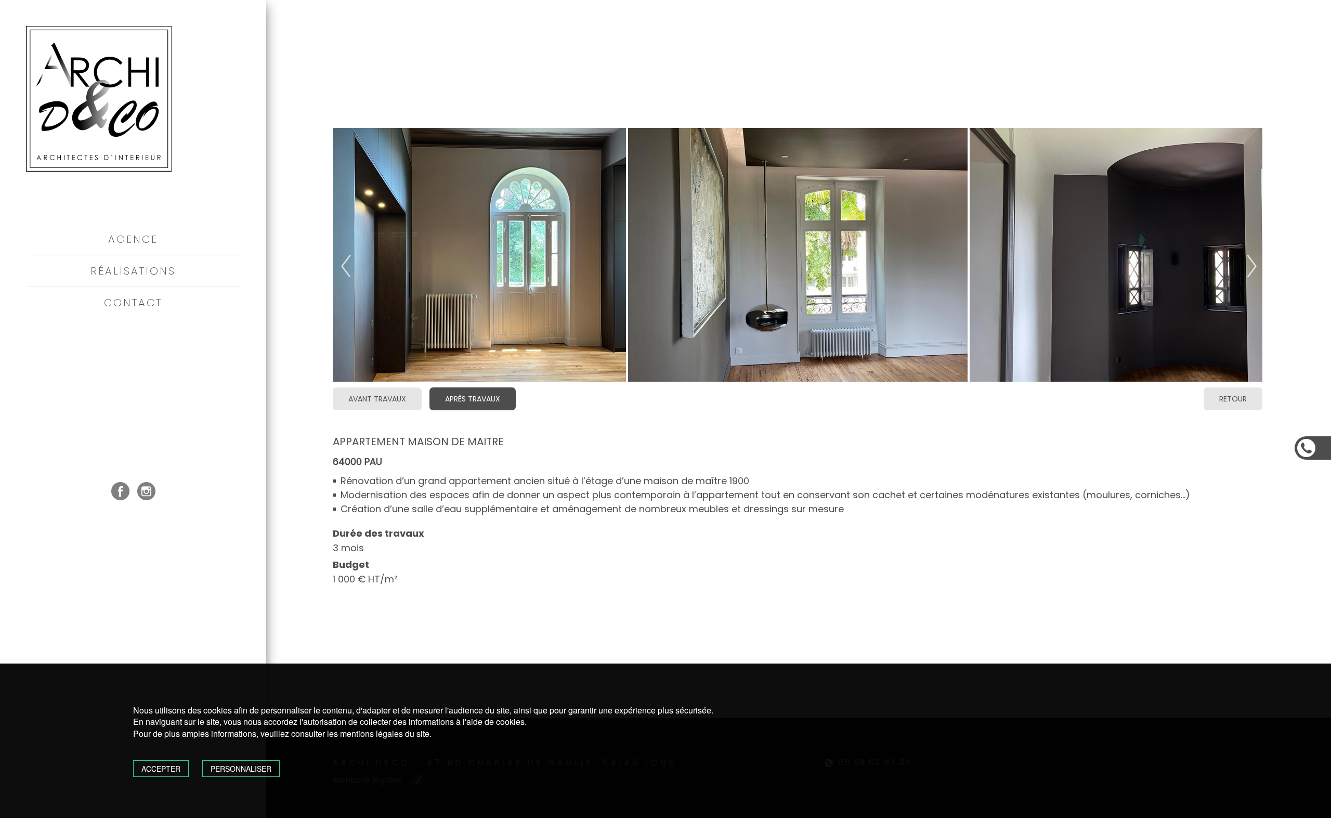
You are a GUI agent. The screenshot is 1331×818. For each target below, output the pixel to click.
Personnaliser (241, 768)
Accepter (160, 768)
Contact (133, 302)
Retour (1233, 399)
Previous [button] (338, 269)
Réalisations (133, 271)
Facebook (120, 491)
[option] (798, 255)
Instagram (146, 491)
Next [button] (1243, 269)
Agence (133, 239)
